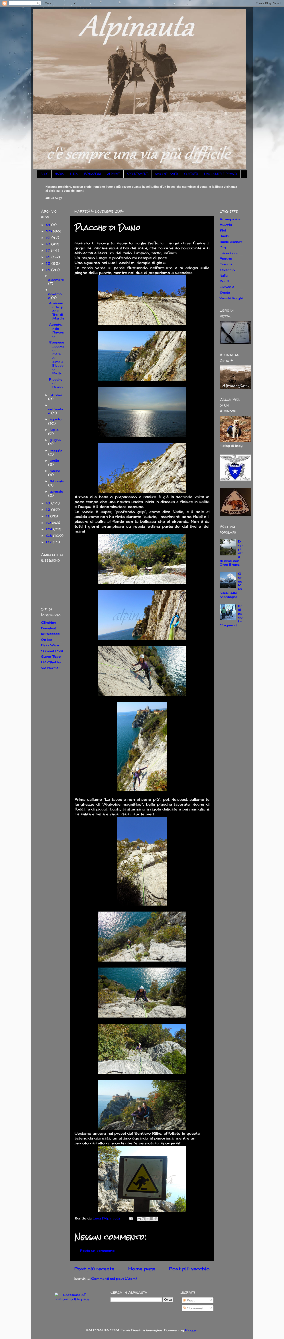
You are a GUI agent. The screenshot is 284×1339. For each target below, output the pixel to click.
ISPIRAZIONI (92, 174)
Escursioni (229, 253)
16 (48, 257)
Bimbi (224, 236)
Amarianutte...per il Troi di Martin (56, 310)
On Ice (46, 639)
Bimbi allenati (231, 241)
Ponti (224, 281)
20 (49, 231)
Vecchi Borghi (231, 298)
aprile (54, 460)
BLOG (44, 174)
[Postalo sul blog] (143, 1219)
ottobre (56, 395)
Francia (226, 264)
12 (48, 509)
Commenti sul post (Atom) (114, 1278)
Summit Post (52, 651)
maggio (56, 450)
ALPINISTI (113, 174)
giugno (55, 440)
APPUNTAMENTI (137, 174)
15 (48, 263)
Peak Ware (50, 645)
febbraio (57, 481)
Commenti (194, 1308)
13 (48, 503)
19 (48, 237)
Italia (224, 275)
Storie (225, 292)
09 (49, 529)
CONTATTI (191, 174)
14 (48, 270)
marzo (55, 471)
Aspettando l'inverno (56, 330)
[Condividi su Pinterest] (156, 1219)
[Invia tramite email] (139, 1219)
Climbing (48, 622)
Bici (223, 230)
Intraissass (50, 634)
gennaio (56, 491)
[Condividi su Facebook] (152, 1219)
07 (49, 542)
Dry (223, 247)
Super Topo (51, 656)
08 (49, 535)
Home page (141, 1268)
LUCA (74, 174)
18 (48, 244)
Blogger (191, 1330)
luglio (54, 429)
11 (48, 516)
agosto (55, 419)
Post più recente (94, 1268)
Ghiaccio (227, 270)
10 (49, 523)
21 (48, 225)
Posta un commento (97, 1250)
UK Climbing (51, 662)
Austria (226, 224)
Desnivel (48, 628)
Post (190, 1300)
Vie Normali (50, 668)
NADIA (59, 174)
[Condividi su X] (147, 1219)
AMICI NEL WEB (166, 174)
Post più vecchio (189, 1268)
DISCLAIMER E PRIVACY (220, 174)
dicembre (56, 279)
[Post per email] (130, 1218)
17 (48, 250)
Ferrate (226, 258)
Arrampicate (230, 219)
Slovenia (227, 287)
